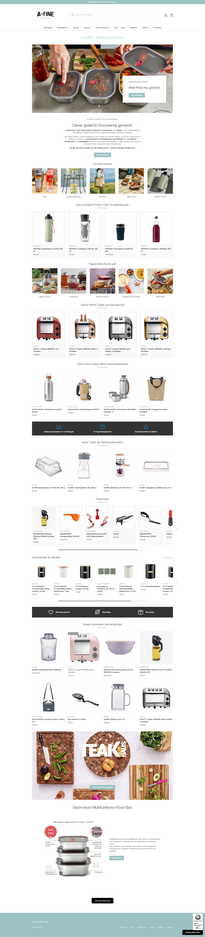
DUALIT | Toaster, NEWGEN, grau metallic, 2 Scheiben (117, 350)
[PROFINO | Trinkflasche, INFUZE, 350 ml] (84, 228)
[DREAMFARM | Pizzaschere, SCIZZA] (150, 518)
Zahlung (161, 927)
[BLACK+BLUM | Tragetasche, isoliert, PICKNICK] (156, 387)
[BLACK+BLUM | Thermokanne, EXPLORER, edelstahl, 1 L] (120, 387)
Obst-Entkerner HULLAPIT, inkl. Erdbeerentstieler (97, 535)
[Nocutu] (124, 518)
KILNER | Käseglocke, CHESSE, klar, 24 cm (156, 488)
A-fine (40, 927)
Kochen (76, 28)
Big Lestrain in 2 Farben (77, 719)
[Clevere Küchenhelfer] (131, 281)
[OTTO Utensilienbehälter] (150, 571)
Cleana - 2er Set (173, 534)
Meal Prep (131, 197)
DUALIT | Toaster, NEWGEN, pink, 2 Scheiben (81, 671)
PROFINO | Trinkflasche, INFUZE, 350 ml (83, 250)
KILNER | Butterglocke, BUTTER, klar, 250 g (48, 488)
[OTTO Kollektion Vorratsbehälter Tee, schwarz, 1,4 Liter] (172, 571)
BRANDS (133, 28)
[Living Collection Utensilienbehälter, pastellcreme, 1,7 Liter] (128, 571)
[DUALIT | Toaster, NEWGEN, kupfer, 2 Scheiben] (84, 328)
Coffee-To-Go (160, 197)
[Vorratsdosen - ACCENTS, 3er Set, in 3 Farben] (107, 571)
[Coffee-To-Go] (160, 181)
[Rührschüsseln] (102, 281)
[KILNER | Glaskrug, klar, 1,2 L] (120, 697)
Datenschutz (142, 927)
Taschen (102, 197)
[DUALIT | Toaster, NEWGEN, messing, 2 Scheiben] (156, 328)
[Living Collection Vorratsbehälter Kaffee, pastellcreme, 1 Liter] (63, 571)
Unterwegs (48, 28)
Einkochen (73, 297)
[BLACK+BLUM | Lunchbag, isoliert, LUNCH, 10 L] (48, 697)
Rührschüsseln (102, 297)
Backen (87, 28)
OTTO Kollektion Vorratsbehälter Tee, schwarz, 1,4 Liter (170, 588)
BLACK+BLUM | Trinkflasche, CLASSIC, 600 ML (47, 410)
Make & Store (44, 297)
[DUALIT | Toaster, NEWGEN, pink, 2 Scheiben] (84, 647)
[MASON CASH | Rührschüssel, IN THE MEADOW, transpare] (120, 647)
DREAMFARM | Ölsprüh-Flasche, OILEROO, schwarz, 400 (44, 536)
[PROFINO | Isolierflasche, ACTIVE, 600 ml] (48, 228)
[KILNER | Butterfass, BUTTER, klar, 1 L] (120, 465)
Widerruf (170, 927)
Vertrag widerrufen (102, 901)
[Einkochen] (73, 281)
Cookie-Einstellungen (40, 922)
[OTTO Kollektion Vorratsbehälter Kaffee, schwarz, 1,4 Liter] (41, 571)
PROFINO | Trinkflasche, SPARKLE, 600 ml (156, 250)
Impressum (123, 927)
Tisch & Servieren (102, 28)
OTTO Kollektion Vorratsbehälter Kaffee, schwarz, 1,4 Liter (41, 588)
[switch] (198, 928)
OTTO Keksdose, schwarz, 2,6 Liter (82, 587)
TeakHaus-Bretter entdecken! (102, 790)
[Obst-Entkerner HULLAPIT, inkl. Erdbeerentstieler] (97, 518)
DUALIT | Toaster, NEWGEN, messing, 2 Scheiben (156, 350)
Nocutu (116, 534)
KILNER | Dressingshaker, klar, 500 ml (82, 488)
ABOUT (145, 28)
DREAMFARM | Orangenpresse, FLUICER (69, 535)
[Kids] (44, 181)
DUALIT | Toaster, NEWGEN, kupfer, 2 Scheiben (83, 350)
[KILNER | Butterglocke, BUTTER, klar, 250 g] (48, 465)
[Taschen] (102, 181)
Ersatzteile (157, 28)
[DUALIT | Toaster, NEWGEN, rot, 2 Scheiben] (48, 328)
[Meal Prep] (131, 181)
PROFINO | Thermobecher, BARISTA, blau (119, 250)
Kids (45, 197)
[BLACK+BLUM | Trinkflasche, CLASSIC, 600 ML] (48, 387)
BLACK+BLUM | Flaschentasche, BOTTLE (83, 409)
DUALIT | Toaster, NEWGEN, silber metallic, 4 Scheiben (156, 720)
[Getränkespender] (73, 181)
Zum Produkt (138, 95)
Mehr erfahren (117, 858)
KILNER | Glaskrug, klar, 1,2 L (114, 719)
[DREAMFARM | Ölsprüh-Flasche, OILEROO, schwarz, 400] (44, 518)
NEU (116, 28)
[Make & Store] (44, 281)
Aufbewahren (62, 28)
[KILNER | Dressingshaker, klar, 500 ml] (84, 465)
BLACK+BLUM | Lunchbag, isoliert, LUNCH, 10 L (48, 720)
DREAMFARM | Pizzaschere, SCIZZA (148, 535)
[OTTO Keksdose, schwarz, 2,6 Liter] (85, 571)
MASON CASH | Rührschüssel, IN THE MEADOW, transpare (118, 671)
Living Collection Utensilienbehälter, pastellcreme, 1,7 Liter (127, 588)
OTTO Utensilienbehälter (150, 586)
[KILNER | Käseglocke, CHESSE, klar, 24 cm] (156, 465)
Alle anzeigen (102, 208)
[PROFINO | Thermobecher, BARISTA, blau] (120, 228)
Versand (152, 927)
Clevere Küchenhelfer (131, 297)
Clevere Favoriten (102, 155)
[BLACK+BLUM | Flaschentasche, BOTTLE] (84, 387)
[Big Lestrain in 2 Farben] (84, 697)
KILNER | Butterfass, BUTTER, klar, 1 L (118, 488)
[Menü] (201, 914)
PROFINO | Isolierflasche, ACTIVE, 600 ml (48, 250)
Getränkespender (73, 197)
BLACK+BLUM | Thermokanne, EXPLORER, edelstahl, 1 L (120, 410)
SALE (123, 28)
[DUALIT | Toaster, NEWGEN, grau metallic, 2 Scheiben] (120, 328)
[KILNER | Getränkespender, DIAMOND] (48, 647)
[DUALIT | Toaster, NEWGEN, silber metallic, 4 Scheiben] (156, 697)
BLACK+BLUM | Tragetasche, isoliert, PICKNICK (154, 410)
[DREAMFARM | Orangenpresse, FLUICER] (70, 518)
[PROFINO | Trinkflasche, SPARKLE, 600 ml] (156, 228)
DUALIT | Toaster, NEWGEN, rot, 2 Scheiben (46, 350)
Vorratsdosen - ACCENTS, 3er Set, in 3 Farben (106, 588)
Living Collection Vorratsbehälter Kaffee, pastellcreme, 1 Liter (63, 588)
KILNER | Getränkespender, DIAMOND (46, 670)
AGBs (132, 927)
